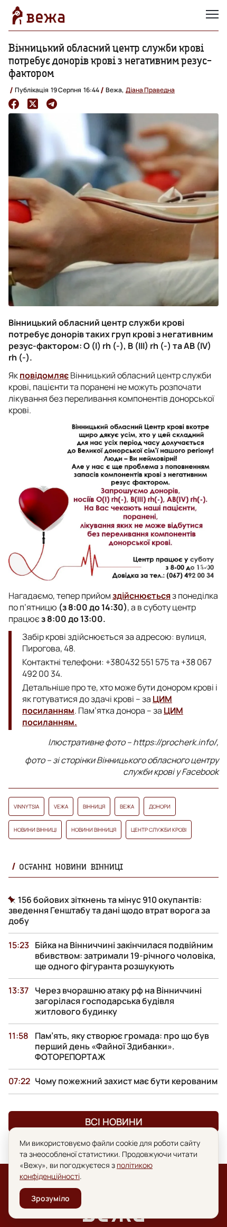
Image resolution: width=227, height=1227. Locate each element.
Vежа (61, 806)
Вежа (127, 806)
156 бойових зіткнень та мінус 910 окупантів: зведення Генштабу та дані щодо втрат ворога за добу (109, 910)
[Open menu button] (212, 15)
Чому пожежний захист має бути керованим (126, 1081)
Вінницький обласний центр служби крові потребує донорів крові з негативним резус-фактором (110, 60)
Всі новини (114, 1121)
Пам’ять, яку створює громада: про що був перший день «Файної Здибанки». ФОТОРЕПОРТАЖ (122, 1046)
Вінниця (94, 806)
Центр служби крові (158, 829)
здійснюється (141, 595)
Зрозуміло (50, 1198)
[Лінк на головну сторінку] (38, 15)
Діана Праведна (150, 89)
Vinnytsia (26, 806)
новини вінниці (35, 829)
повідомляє (44, 375)
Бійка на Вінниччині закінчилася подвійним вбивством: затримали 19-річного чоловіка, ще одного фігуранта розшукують (125, 955)
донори (160, 806)
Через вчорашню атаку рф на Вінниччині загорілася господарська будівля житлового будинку (118, 1001)
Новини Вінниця (93, 829)
